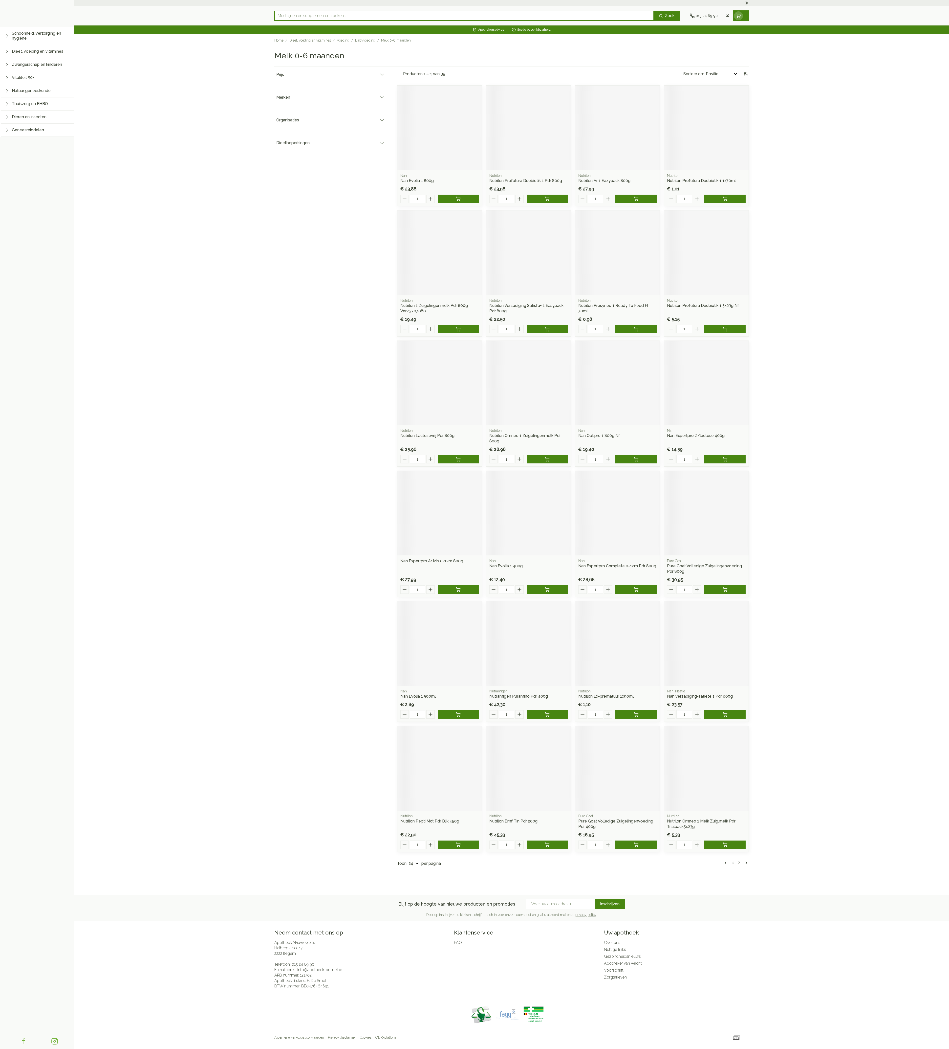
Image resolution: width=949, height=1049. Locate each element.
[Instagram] (54, 1041)
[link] (726, 862)
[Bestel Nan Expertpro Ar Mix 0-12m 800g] (458, 589)
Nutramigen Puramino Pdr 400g (518, 696)
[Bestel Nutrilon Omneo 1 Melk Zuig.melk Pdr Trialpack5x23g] (725, 845)
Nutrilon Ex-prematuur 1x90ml (606, 696)
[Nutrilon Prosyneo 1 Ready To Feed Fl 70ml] (617, 252)
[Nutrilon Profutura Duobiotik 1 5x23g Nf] (706, 252)
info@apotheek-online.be (319, 969)
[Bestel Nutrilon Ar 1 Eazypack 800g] (636, 199)
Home (278, 40)
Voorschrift (614, 970)
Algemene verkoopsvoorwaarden (299, 1037)
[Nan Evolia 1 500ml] (439, 643)
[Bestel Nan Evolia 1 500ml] (458, 714)
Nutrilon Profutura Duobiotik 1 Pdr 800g (525, 180)
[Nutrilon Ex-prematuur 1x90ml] (617, 643)
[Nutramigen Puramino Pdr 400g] (528, 643)
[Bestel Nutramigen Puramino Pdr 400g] (547, 714)
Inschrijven (610, 904)
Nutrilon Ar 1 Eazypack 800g (604, 180)
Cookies (365, 1037)
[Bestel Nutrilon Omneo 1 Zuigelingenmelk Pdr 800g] (547, 459)
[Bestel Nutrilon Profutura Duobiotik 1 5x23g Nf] (725, 329)
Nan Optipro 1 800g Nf (599, 435)
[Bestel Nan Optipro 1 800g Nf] (636, 459)
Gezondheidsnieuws (622, 956)
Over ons (612, 942)
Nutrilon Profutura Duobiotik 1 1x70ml (701, 180)
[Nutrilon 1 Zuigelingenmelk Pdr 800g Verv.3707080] (439, 252)
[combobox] (464, 16)
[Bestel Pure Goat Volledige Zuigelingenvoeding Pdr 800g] (725, 589)
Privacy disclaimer (342, 1037)
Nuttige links (615, 949)
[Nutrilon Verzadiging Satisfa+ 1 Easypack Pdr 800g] (528, 252)
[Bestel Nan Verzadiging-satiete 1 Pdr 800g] (725, 714)
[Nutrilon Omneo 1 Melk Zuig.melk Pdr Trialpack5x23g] (706, 768)
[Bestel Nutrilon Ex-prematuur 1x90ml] (636, 714)
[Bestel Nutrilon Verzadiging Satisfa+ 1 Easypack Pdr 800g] (547, 329)
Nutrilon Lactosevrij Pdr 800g (427, 435)
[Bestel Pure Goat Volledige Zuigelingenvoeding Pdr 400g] (636, 845)
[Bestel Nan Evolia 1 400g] (547, 589)
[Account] (727, 15)
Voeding (343, 40)
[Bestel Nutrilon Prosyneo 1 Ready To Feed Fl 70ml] (636, 329)
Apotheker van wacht (623, 963)
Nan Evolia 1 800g (417, 180)
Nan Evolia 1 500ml (418, 696)
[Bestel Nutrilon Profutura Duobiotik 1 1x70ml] (725, 199)
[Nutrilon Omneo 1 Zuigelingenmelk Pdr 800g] (528, 383)
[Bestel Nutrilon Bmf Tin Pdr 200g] (547, 845)
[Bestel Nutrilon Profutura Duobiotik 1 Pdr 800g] (547, 199)
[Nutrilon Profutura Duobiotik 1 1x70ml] (706, 128)
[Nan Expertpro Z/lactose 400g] (706, 383)
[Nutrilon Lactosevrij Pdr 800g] (439, 383)
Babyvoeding (365, 40)
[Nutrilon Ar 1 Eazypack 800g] (617, 128)
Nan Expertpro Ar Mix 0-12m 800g (431, 561)
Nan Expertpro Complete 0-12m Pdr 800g (617, 566)
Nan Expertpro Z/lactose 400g (696, 435)
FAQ (458, 942)
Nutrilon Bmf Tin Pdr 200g (513, 821)
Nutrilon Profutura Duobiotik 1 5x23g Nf (703, 305)
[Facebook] (23, 1041)
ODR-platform (386, 1037)
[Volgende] (745, 862)
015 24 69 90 (303, 964)
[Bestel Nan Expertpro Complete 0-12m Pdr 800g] (636, 589)
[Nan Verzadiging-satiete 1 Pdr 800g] (706, 643)
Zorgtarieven (615, 977)
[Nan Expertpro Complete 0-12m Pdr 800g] (617, 513)
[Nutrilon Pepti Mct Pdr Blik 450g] (439, 768)
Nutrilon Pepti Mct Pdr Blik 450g (429, 821)
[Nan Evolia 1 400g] (528, 513)
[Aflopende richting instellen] (746, 74)
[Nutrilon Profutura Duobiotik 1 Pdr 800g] (528, 128)
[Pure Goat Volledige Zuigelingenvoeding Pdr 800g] (706, 513)
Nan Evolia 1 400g (506, 566)
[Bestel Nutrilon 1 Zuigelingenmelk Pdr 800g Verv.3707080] (458, 329)
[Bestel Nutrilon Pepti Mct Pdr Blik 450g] (458, 845)
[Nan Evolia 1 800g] (439, 128)
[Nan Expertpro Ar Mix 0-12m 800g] (439, 513)
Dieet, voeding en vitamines (310, 40)
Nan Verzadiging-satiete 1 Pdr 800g (700, 696)
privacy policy (585, 915)
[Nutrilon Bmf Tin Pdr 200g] (528, 768)
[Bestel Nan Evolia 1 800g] (458, 199)
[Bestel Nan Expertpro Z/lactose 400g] (725, 459)
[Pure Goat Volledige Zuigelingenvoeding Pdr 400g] (617, 768)
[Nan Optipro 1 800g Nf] (617, 383)
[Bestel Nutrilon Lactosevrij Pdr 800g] (458, 459)
